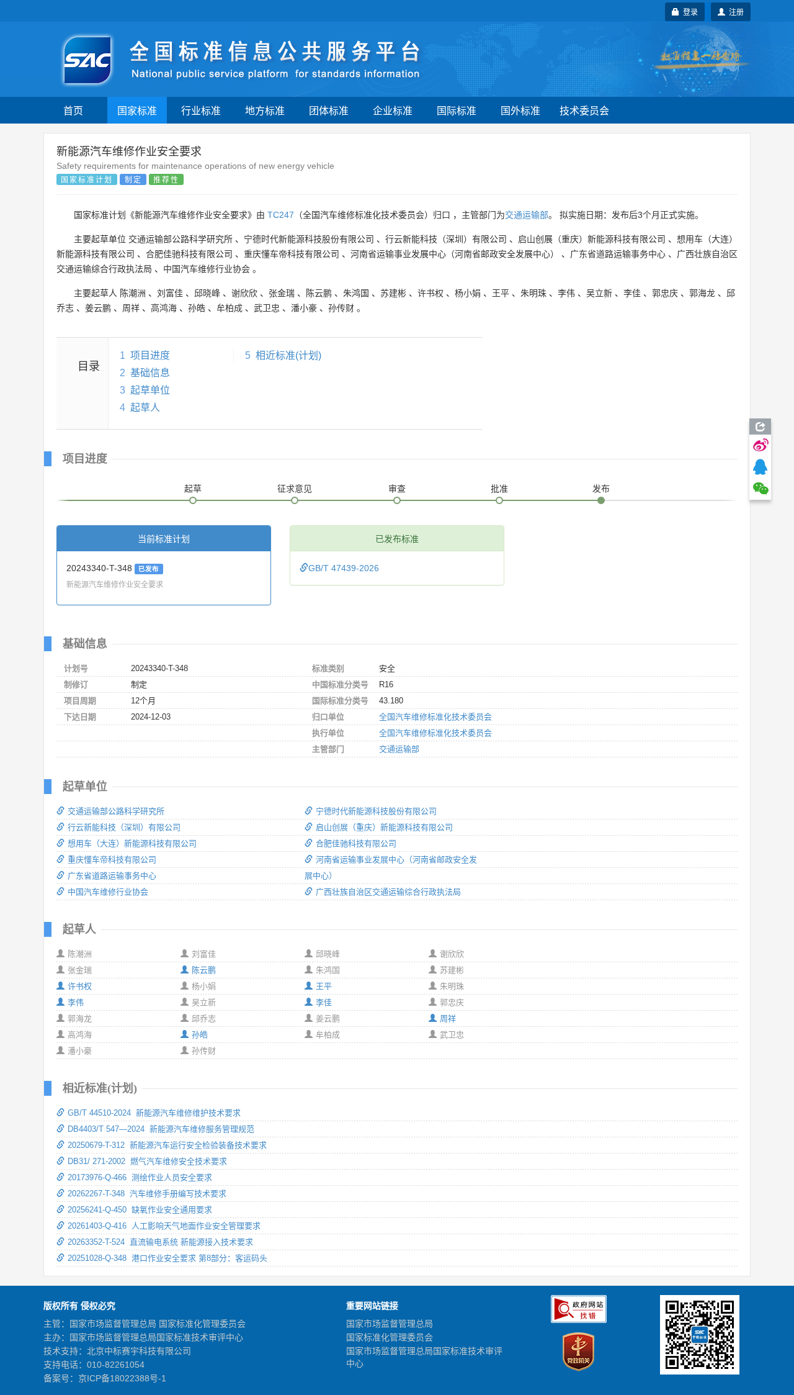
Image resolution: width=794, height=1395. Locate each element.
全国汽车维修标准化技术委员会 (435, 716)
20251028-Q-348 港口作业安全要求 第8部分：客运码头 (167, 1258)
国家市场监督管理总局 (389, 1324)
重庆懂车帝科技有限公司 (112, 859)
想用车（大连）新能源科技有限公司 (132, 843)
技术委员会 (584, 110)
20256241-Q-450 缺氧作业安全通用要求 (140, 1209)
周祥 (448, 1018)
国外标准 (520, 110)
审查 (397, 489)
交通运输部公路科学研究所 (116, 811)
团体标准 (329, 110)
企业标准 (393, 110)
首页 (73, 110)
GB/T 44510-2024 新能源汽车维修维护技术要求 (154, 1112)
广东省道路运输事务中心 (112, 875)
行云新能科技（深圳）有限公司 (124, 827)
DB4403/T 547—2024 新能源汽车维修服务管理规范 (161, 1129)
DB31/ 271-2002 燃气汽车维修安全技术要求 (147, 1161)
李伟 (76, 1002)
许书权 (80, 986)
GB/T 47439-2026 (343, 568)
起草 (193, 489)
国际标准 (456, 110)
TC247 (280, 215)
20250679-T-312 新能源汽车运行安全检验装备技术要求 (167, 1145)
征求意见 (294, 489)
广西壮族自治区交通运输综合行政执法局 (388, 891)
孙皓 (200, 1034)
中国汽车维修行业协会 (108, 891)
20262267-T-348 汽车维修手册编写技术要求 (147, 1193)
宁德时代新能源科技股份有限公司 (376, 811)
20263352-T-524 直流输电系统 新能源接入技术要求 (160, 1242)
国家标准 (137, 110)
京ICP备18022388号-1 (122, 1378)
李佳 (324, 1002)
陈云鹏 (204, 970)
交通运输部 (526, 215)
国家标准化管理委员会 (389, 1337)
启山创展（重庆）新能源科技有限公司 (384, 827)
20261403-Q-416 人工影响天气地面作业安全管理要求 (164, 1225)
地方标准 (265, 110)
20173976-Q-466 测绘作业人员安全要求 (140, 1177)
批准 (499, 489)
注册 (734, 11)
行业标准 (201, 110)
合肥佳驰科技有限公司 (356, 843)
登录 (688, 11)
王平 (324, 986)
